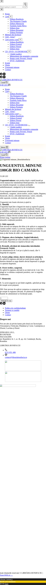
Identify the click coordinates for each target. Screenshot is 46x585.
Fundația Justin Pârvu (18, 100)
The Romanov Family (18, 96)
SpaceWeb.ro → (6, 575)
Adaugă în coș (6, 301)
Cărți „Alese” (10, 111)
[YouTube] (4, 77)
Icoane (7, 136)
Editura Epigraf (16, 118)
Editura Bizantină (16, 105)
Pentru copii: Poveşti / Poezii (21, 132)
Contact (8, 143)
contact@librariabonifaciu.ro (16, 357)
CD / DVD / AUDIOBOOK (16, 125)
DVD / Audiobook (17, 134)
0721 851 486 (10, 352)
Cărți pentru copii (11, 114)
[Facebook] (1, 77)
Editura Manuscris (17, 98)
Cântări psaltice (16, 127)
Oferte (7, 138)
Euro (6, 584)
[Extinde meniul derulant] (11, 92)
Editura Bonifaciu (17, 94)
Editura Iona (14, 103)
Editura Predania (16, 107)
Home (7, 89)
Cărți (7, 91)
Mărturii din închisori (13, 109)
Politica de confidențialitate (15, 308)
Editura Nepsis (15, 120)
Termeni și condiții (12, 310)
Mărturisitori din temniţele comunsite (24, 129)
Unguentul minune (12, 140)
